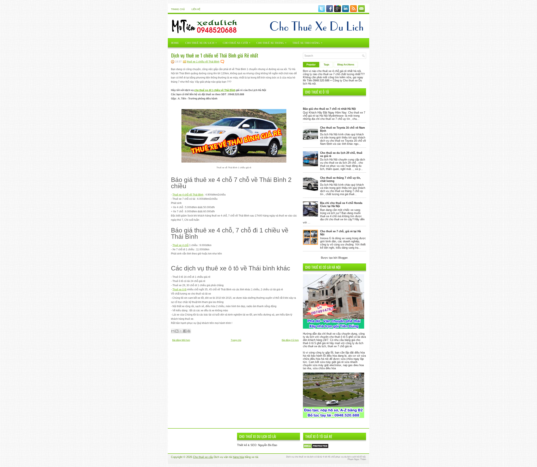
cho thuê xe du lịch (314, 346)
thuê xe (302, 456)
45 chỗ (331, 456)
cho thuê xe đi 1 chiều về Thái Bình (214, 90)
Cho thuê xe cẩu (203, 457)
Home (175, 42)
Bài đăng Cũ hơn (290, 340)
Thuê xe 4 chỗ (180, 245)
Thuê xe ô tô (179, 289)
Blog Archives (345, 64)
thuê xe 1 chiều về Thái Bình (203, 61)
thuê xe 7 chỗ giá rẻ (340, 346)
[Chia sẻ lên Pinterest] (189, 331)
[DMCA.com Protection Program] (315, 447)
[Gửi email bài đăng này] (173, 331)
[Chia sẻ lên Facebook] (185, 331)
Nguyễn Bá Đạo (267, 445)
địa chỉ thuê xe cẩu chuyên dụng (337, 333)
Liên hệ (196, 9)
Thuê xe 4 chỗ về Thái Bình (187, 194)
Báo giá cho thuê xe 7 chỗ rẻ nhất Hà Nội (329, 108)
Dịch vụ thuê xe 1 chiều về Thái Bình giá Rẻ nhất (214, 55)
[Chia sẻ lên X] (181, 331)
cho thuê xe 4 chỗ (328, 71)
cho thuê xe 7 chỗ (329, 74)
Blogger (342, 257)
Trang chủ (178, 9)
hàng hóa (238, 457)
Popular (311, 64)
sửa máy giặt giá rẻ (332, 362)
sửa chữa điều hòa (324, 368)
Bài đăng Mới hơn (181, 340)
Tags (326, 64)
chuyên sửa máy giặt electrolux (322, 365)
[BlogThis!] (177, 331)
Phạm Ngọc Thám (357, 459)
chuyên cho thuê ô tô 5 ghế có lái (340, 336)
